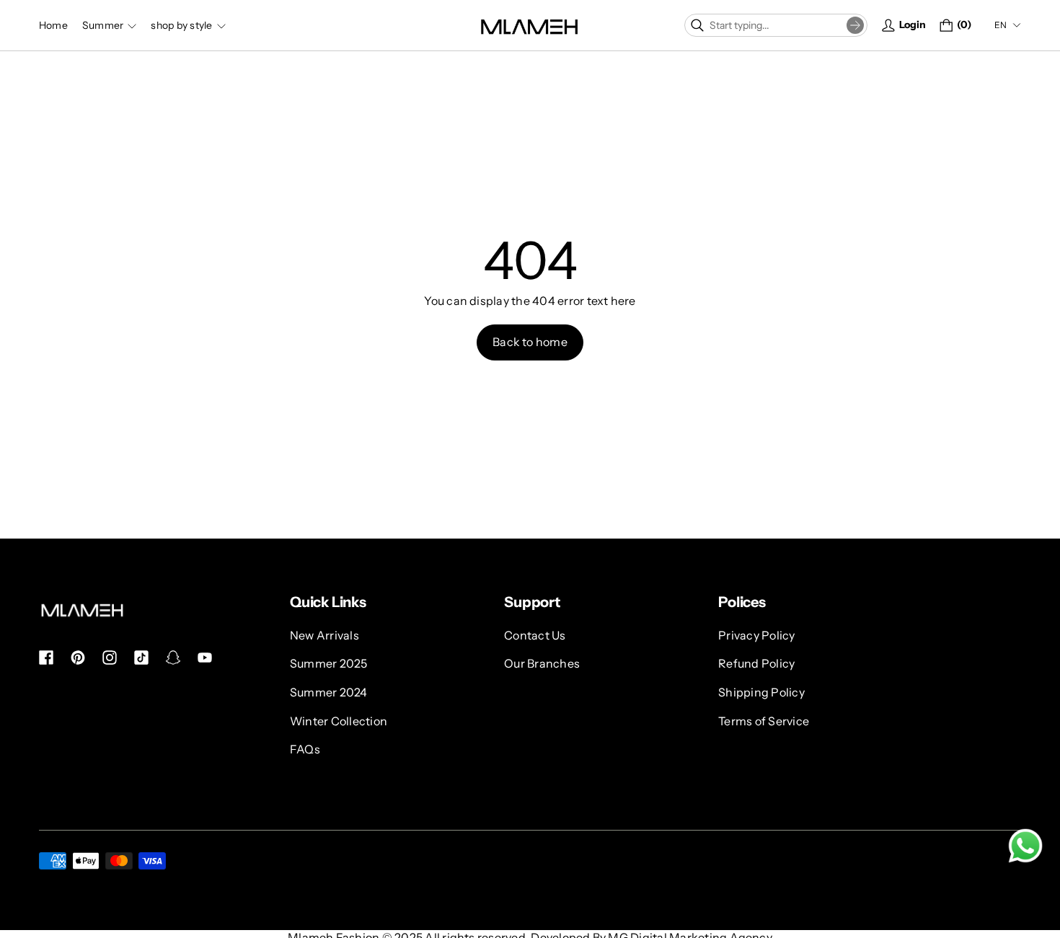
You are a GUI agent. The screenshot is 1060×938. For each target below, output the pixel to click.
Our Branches (542, 664)
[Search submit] (855, 25)
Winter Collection (338, 721)
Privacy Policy (756, 635)
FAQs (305, 749)
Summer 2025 (329, 664)
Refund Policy (756, 664)
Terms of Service (763, 721)
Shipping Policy (761, 692)
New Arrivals (324, 635)
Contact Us (534, 635)
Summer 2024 (329, 692)
